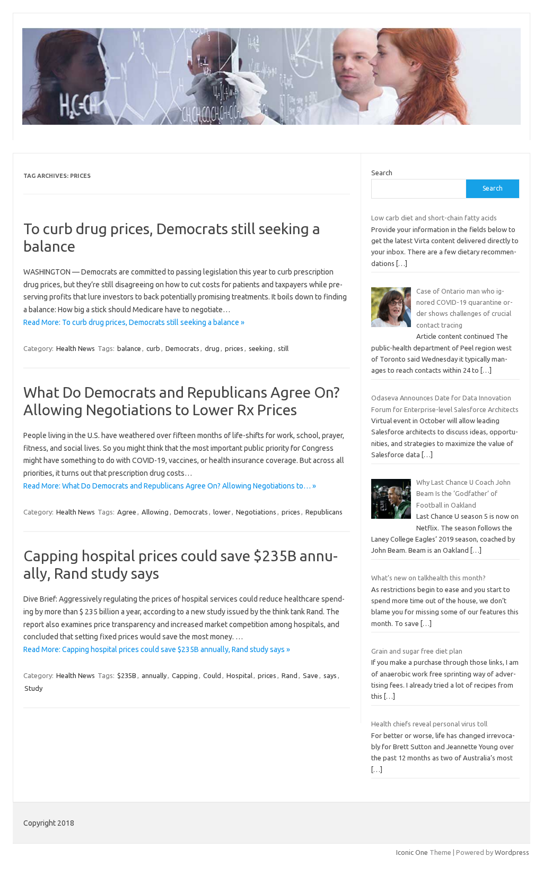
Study (33, 688)
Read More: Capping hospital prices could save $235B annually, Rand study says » (156, 649)
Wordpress (512, 852)
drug (212, 348)
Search (381, 172)
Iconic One (412, 852)
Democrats (182, 348)
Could (212, 675)
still (283, 348)
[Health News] (271, 122)
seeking (261, 348)
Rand (289, 675)
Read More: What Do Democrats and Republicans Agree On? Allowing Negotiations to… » (169, 486)
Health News (75, 348)
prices (234, 348)
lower (222, 512)
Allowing (155, 512)
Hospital (239, 675)
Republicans (324, 512)
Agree (126, 512)
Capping (185, 675)
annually (154, 675)
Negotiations (256, 512)
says (330, 675)
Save (310, 675)
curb (153, 348)
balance (129, 348)
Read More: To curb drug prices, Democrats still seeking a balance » (133, 322)
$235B (126, 675)
